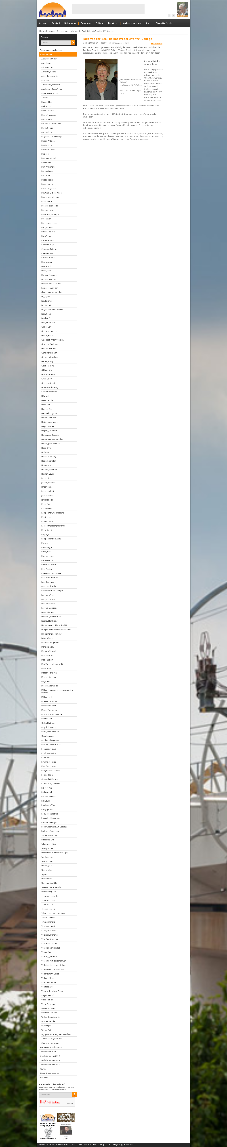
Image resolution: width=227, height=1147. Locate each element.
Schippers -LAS (47, 839)
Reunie (43, 1069)
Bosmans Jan (47, 184)
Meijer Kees (46, 681)
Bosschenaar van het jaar (51, 50)
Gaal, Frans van (48, 322)
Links (80, 1144)
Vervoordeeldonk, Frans (52, 991)
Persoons (45, 757)
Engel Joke (45, 296)
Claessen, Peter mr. (49, 249)
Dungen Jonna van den (51, 283)
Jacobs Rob (46, 478)
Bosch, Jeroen (47, 180)
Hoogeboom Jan (48, 461)
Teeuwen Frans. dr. (49, 896)
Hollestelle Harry (48, 456)
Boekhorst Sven (48, 149)
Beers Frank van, (48, 115)
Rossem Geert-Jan (49, 822)
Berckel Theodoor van (51, 123)
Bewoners (86, 23)
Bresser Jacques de (49, 205)
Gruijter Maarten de (50, 391)
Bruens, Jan (46, 218)
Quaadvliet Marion (49, 779)
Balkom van (46, 106)
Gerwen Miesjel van (49, 357)
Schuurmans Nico (49, 844)
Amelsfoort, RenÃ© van (51, 89)
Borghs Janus (47, 171)
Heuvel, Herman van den (52, 439)
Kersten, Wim (47, 521)
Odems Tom (46, 718)
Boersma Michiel (48, 158)
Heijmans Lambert (49, 422)
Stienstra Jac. (46, 870)
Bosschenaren (63, 31)
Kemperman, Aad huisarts (52, 512)
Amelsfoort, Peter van (50, 84)
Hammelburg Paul (49, 413)
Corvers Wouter (48, 257)
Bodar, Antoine (48, 141)
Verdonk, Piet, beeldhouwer (53, 961)
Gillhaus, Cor (47, 370)
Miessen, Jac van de (49, 685)
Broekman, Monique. (50, 214)
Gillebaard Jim (47, 365)
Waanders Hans (48, 1008)
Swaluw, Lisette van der (51, 887)
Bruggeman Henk (49, 223)
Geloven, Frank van (49, 344)
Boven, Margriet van (50, 197)
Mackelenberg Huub (50, 642)
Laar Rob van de (48, 582)
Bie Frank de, (47, 132)
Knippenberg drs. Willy (51, 538)
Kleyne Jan (45, 534)
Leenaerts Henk (48, 603)
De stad (56, 23)
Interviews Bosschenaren (51, 1047)
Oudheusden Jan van (50, 740)
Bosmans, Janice (48, 188)
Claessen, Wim (47, 253)
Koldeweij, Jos (47, 547)
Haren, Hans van (48, 417)
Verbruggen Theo (49, 956)
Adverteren (129, 1144)
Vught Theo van (48, 1004)
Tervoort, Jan (47, 904)
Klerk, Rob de (47, 530)
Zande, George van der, (51, 1038)
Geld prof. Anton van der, (52, 340)
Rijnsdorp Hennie (49, 796)
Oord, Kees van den (50, 731)
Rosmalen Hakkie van (50, 818)
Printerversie (156, 43)
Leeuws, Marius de (49, 608)
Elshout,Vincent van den (51, 292)
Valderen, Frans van (50, 935)
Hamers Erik (46, 409)
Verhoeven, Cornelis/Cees (52, 969)
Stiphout (45, 874)
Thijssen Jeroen (48, 909)
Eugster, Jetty (47, 305)
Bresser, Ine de (48, 210)
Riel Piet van (46, 788)
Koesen (44, 543)
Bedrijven (113, 23)
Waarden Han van (49, 1012)
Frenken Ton (46, 318)
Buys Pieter (46, 236)
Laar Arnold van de (49, 577)
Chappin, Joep (47, 244)
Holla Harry (46, 452)
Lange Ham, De (48, 599)
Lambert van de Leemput (52, 590)
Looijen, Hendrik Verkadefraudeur (56, 629)
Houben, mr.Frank (49, 469)
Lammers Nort (47, 595)
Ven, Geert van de (49, 943)
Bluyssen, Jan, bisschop (51, 136)
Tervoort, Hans (48, 900)
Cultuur (100, 23)
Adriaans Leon (47, 67)
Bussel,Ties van (48, 231)
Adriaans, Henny (48, 71)
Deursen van (46, 262)
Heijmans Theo (48, 426)
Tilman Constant (48, 917)
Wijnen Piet (46, 1030)
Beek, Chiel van (48, 110)
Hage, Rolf (45, 404)
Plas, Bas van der (48, 766)
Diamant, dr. (46, 266)
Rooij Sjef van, (47, 809)
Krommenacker (48, 556)
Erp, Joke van (47, 301)
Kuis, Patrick (46, 569)
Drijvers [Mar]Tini (48, 279)
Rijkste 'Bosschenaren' (49, 1073)
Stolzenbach (46, 878)
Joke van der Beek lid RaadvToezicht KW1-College (92, 31)
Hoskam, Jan (46, 465)
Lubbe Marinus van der (51, 634)
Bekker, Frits (46, 119)
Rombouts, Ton (48, 805)
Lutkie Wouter (47, 638)
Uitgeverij (117, 1144)
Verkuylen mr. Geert (50, 973)
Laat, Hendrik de (48, 586)
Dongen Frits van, (49, 275)
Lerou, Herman (48, 612)
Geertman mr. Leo (49, 331)
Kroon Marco (47, 560)
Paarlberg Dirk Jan (49, 753)
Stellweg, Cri (46, 865)
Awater (44, 97)
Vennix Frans (46, 952)
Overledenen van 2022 (51, 744)
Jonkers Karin (47, 500)
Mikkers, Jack (46, 697)
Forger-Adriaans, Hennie (52, 309)
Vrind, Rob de (47, 999)
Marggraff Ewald (48, 651)
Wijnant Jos (46, 1025)
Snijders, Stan (47, 861)
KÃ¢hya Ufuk (46, 508)
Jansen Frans (46, 487)
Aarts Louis (46, 63)
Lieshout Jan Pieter (49, 621)
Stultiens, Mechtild (49, 883)
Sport (148, 23)
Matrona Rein (47, 660)
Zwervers (44, 1077)
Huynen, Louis (47, 474)
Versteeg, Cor (47, 986)
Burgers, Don (47, 227)
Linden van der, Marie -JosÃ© (54, 625)
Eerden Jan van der (49, 288)
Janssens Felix (47, 495)
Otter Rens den (48, 736)
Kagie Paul (45, 504)
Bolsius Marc (47, 162)
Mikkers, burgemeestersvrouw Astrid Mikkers (57, 691)
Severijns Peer (47, 848)
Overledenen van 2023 (50, 1064)
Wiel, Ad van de (48, 1021)
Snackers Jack (47, 857)
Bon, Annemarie (48, 167)
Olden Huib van (48, 723)
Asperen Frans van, (49, 93)
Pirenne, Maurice (48, 762)
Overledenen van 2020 (50, 1060)
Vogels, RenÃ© (47, 995)
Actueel (43, 23)
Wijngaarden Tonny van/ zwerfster (56, 1034)
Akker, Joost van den (50, 76)
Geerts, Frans (47, 335)
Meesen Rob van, (48, 677)
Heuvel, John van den (50, 443)
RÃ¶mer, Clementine (50, 831)
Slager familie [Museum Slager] (54, 852)
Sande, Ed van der (49, 835)
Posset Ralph (47, 775)
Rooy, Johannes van (49, 813)
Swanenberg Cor (48, 891)
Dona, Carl (46, 270)
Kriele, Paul (46, 551)
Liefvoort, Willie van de (51, 616)
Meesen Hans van (49, 672)
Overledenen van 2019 (50, 1056)
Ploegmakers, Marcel (50, 770)
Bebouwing (70, 23)
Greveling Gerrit (48, 383)
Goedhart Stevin (48, 374)
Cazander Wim (47, 240)
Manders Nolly (47, 647)
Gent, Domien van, (49, 352)
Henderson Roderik (50, 435)
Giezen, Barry (47, 361)
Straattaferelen (164, 23)
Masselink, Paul (48, 655)
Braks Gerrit (46, 201)
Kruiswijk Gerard (48, 564)
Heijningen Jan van (49, 430)
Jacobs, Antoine (48, 482)
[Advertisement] (108, 9)
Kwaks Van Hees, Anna (51, 573)
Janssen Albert (47, 491)
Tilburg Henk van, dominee (53, 913)
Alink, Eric (45, 80)
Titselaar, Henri (48, 926)
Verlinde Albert (48, 978)
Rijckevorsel (46, 792)
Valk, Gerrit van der (49, 939)
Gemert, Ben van (48, 348)
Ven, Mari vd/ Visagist (50, 948)
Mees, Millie (46, 668)
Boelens (44, 154)
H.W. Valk (45, 396)
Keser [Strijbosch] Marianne (53, 525)
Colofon (87, 1144)
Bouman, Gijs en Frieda (51, 193)
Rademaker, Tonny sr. (50, 783)
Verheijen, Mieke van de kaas (53, 965)
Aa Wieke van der (49, 58)
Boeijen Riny (46, 145)
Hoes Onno (46, 448)
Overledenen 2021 (48, 1051)
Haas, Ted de (47, 400)
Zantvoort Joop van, (50, 1043)
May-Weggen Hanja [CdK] (52, 664)
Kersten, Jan (46, 517)
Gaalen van (46, 327)
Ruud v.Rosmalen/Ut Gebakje (54, 826)
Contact (108, 1144)
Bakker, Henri (47, 102)
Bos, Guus (45, 175)
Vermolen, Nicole (48, 982)
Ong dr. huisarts (48, 727)
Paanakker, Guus (48, 749)
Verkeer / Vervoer (132, 23)
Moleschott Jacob (49, 705)
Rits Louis (45, 801)
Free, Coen (46, 314)
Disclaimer (98, 1144)
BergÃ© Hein (47, 128)
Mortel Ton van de (49, 710)
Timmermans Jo (48, 922)
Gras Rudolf (46, 378)
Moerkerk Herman (49, 701)
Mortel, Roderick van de (51, 714)
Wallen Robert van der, (51, 1017)
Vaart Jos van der (48, 930)
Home (42, 31)
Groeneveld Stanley (49, 387)
